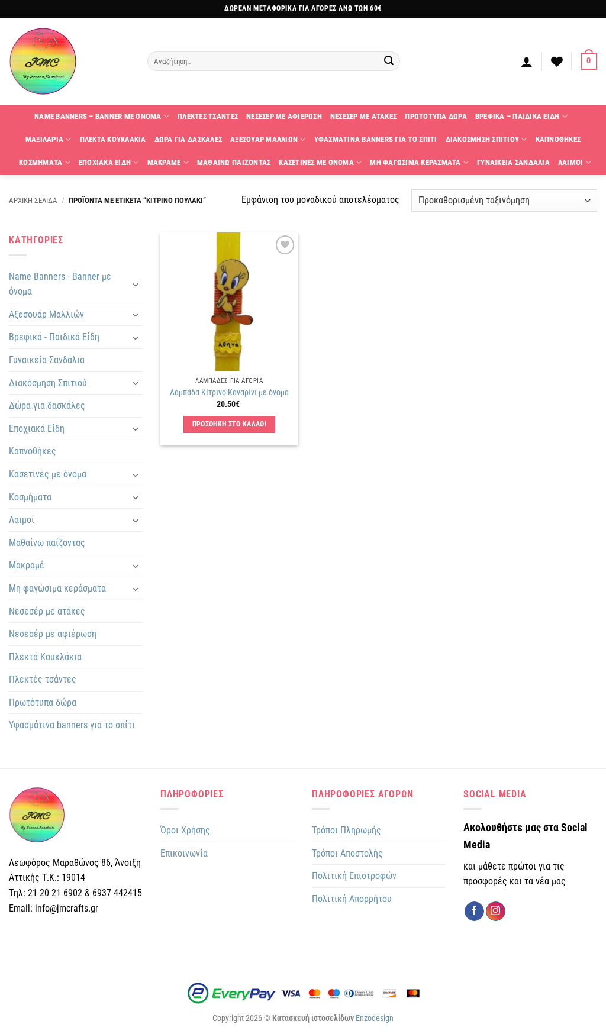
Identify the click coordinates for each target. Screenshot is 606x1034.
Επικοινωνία (184, 853)
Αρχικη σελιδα (33, 200)
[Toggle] (135, 284)
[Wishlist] (557, 62)
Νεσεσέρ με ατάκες (47, 611)
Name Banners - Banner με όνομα (60, 284)
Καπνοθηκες (558, 139)
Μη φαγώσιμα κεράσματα (57, 588)
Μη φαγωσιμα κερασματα (415, 162)
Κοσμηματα (40, 162)
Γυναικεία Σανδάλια (47, 360)
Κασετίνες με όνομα (47, 474)
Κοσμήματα (30, 497)
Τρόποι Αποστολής (347, 853)
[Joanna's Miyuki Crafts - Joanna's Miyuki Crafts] (69, 61)
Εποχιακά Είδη (37, 428)
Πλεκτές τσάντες (42, 679)
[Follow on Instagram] (495, 911)
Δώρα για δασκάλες (47, 405)
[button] (527, 62)
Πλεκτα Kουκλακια (113, 139)
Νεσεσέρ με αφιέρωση (52, 633)
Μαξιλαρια (44, 139)
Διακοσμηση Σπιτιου (483, 139)
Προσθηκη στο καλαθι (229, 424)
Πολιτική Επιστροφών (354, 875)
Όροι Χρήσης (185, 830)
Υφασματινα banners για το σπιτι (375, 139)
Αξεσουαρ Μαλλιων (264, 139)
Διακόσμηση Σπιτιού (48, 383)
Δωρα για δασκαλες (188, 139)
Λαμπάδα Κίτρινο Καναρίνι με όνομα (229, 392)
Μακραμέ (26, 565)
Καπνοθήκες (32, 451)
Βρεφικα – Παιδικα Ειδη (517, 116)
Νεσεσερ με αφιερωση (284, 116)
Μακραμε (164, 162)
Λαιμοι (571, 162)
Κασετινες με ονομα (316, 162)
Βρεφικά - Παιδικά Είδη (54, 336)
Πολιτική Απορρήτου (352, 898)
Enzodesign (375, 1018)
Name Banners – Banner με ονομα (98, 116)
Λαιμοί (21, 519)
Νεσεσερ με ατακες (363, 116)
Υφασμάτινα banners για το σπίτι (72, 725)
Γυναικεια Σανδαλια (513, 162)
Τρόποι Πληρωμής (346, 830)
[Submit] (389, 61)
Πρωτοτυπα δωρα (436, 116)
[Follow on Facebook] (474, 911)
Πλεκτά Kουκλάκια (45, 657)
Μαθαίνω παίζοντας (47, 542)
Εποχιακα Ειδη (105, 162)
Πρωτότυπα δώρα (42, 702)
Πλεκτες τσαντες (208, 116)
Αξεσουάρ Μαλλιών (46, 314)
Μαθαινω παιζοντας (233, 162)
